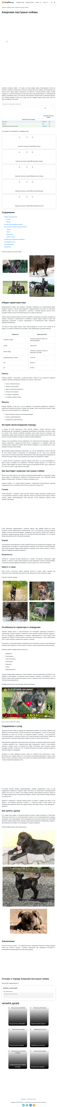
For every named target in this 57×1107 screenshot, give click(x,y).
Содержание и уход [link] (9, 242)
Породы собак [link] (20, 2)
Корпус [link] (8, 231)
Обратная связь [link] (31, 1099)
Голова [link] (8, 229)
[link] (29, 142)
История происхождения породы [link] (13, 224)
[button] (29, 142)
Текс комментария (7, 991)
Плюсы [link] (8, 219)
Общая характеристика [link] (10, 216)
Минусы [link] (9, 221)
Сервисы (37, 2)
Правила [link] (23, 1099)
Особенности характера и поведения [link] (14, 239)
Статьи (45, 2)
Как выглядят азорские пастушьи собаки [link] (15, 226)
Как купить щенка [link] (9, 244)
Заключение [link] (7, 246)
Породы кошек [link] (30, 2)
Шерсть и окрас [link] (11, 236)
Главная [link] (4, 7)
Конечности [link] (10, 234)
